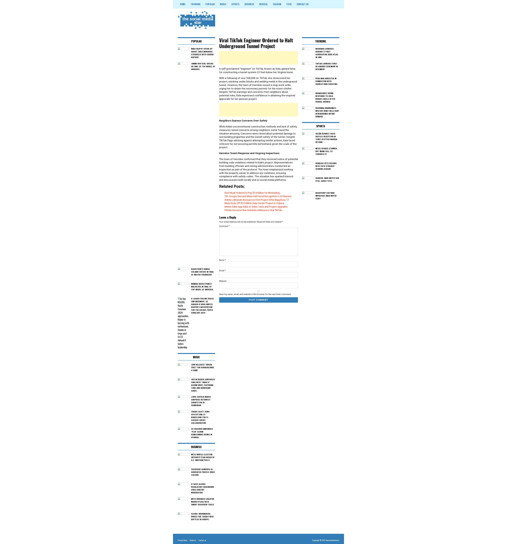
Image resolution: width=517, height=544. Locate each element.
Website (223, 281)
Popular (210, 4)
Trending (195, 4)
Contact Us (303, 4)
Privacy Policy (182, 540)
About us (193, 540)
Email (222, 271)
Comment (224, 226)
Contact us (202, 540)
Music (223, 4)
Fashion (277, 4)
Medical (263, 4)
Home (183, 4)
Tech (288, 4)
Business (249, 4)
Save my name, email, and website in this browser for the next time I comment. (255, 294)
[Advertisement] (258, 58)
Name (222, 260)
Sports (235, 4)
